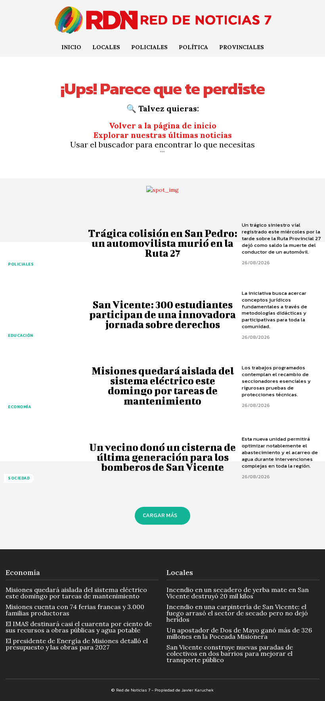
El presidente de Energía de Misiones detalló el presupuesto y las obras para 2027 (77, 644)
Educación (20, 335)
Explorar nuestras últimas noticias (163, 135)
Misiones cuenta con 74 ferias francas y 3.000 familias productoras (75, 610)
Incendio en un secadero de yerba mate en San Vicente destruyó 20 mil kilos (237, 593)
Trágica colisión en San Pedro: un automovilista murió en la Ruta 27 (162, 243)
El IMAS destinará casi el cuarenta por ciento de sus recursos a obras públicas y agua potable (79, 627)
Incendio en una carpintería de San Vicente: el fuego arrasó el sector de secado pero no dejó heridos (237, 613)
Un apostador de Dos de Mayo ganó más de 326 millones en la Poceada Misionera (239, 633)
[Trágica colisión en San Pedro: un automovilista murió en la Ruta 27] (43, 243)
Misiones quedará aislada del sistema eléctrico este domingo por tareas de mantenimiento (163, 386)
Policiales (21, 264)
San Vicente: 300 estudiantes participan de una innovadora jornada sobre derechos (162, 314)
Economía (19, 407)
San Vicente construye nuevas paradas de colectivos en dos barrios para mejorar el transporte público (229, 653)
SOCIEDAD (19, 478)
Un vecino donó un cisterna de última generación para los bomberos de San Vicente (162, 457)
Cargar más (160, 515)
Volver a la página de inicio (162, 125)
